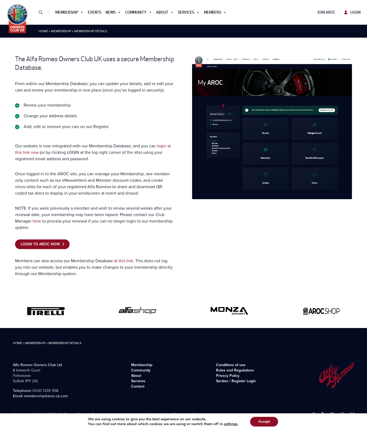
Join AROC (326, 12)
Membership (66, 12)
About (162, 12)
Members (212, 12)
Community (135, 12)
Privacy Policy (227, 375)
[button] (43, 12)
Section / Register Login (236, 381)
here (37, 221)
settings (231, 424)
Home (43, 31)
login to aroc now (40, 244)
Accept (264, 421)
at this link (123, 261)
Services (186, 12)
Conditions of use (231, 365)
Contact (137, 386)
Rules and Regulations (235, 370)
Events (94, 12)
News (111, 12)
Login (355, 12)
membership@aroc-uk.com (46, 396)
